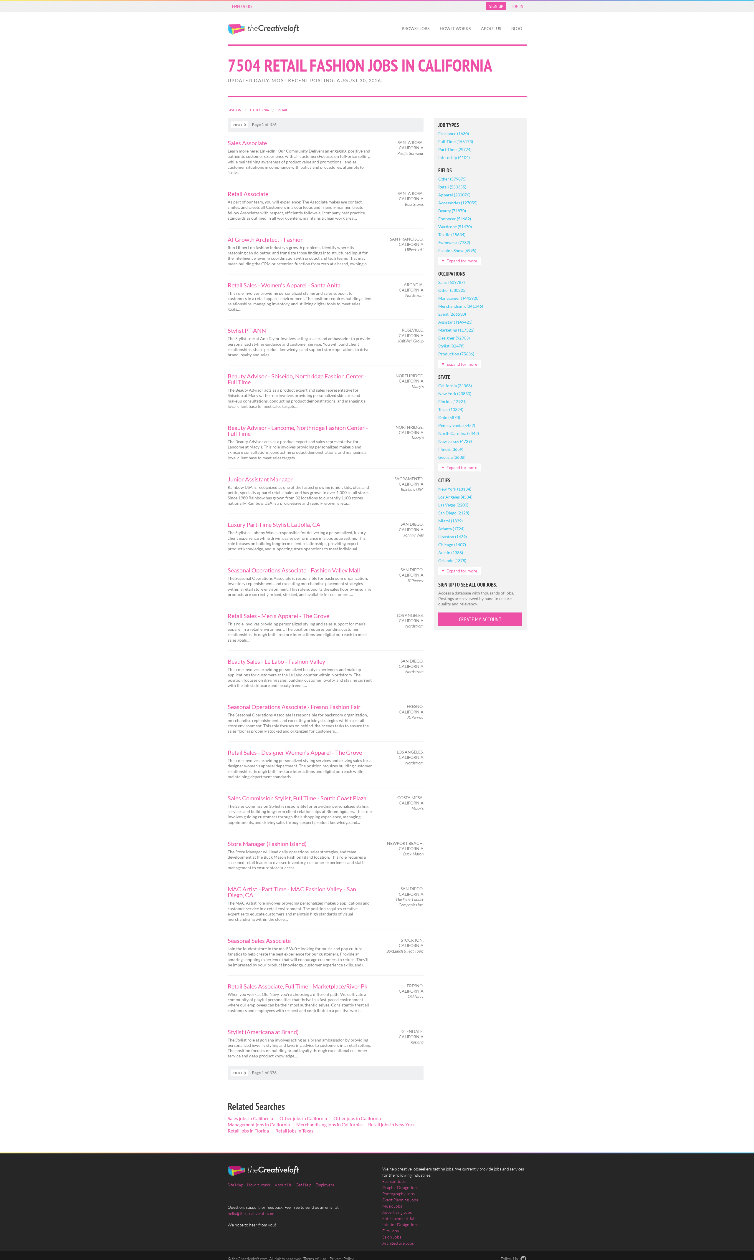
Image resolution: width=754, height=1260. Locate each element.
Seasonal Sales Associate (259, 940)
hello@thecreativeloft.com (251, 1213)
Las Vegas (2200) (453, 504)
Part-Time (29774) (455, 149)
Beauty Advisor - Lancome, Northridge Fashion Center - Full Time (298, 430)
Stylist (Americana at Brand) (263, 1032)
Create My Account (480, 619)
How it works (455, 28)
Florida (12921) (452, 401)
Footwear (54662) (454, 218)
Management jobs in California (259, 1124)
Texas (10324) (450, 409)
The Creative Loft (263, 29)
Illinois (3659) (450, 449)
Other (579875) (452, 178)
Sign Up (496, 6)
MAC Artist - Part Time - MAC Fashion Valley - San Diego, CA (292, 892)
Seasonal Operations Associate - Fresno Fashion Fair (294, 707)
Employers (242, 6)
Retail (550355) (452, 186)
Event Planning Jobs (400, 1199)
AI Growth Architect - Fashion (266, 239)
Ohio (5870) (449, 417)
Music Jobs (392, 1205)
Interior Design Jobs (400, 1224)
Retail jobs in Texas (294, 1130)
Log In (518, 6)
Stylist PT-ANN (247, 330)
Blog (516, 28)
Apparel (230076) (454, 194)
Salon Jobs (391, 1236)
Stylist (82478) (451, 345)
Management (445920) (458, 298)
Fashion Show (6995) (457, 250)
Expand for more (462, 260)
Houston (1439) (452, 536)
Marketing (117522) (456, 329)
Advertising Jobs (397, 1212)
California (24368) (455, 385)
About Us (491, 28)
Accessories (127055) (457, 202)
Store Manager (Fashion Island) (267, 844)
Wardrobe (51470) (455, 226)
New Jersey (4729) (455, 441)
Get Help (303, 1184)
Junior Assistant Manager (260, 479)
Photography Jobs (398, 1193)
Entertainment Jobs (399, 1218)
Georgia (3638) (451, 457)
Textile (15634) (451, 234)
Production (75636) (456, 353)
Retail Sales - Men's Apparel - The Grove (278, 616)
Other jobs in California (303, 1118)
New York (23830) (454, 393)
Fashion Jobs (394, 1181)
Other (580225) (452, 290)
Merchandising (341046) (460, 306)
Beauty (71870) (452, 210)
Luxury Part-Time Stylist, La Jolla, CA (274, 524)
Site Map (235, 1184)
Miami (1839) (450, 520)
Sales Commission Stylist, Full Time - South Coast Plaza (297, 798)
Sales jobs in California (250, 1118)
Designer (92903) (454, 337)
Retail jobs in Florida (248, 1130)
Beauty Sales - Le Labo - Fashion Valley (276, 661)
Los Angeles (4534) (455, 496)
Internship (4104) (454, 157)
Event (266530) (452, 314)
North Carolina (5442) (458, 433)
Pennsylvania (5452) (456, 425)
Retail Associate (248, 194)
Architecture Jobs (398, 1243)
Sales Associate (247, 143)
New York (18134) (454, 488)
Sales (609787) (451, 282)
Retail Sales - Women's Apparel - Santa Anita (284, 285)
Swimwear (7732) (454, 242)
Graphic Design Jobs (400, 1187)
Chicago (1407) (452, 544)
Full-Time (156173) (455, 141)
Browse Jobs (415, 28)
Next (237, 124)
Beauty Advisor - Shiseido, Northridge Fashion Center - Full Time (297, 379)
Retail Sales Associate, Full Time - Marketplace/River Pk (297, 986)
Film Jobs (390, 1230)
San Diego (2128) (453, 512)
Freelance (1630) (453, 133)
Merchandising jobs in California (329, 1124)
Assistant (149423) (455, 321)
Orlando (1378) (452, 560)
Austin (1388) (450, 552)
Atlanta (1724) (451, 528)
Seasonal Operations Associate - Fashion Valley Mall (294, 570)
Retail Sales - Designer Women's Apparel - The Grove (295, 752)
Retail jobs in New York (391, 1124)
